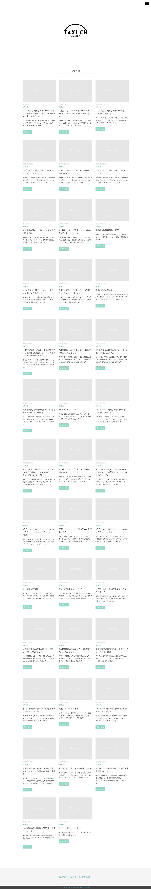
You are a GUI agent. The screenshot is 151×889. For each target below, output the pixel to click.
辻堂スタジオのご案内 (68, 709)
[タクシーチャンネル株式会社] (75, 7)
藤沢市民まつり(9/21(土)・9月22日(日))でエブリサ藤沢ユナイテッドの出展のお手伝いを (111, 472)
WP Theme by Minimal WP (84, 887)
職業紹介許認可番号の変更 (107, 230)
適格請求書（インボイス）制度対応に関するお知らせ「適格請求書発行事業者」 (39, 771)
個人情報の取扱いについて (70, 589)
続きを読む (27, 132)
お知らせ (25, 107)
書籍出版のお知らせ (104, 290)
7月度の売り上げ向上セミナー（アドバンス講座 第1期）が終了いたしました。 (75, 113)
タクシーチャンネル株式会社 (69, 887)
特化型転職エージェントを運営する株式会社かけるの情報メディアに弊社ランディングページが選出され (39, 353)
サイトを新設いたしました (70, 828)
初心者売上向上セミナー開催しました (75, 768)
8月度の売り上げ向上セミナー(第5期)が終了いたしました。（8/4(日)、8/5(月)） (39, 532)
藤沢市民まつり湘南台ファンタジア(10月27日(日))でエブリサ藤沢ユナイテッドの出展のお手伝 (39, 472)
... (43, 125)
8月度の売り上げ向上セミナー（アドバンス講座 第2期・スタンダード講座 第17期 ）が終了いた (39, 113)
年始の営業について (67, 410)
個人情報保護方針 (30, 589)
